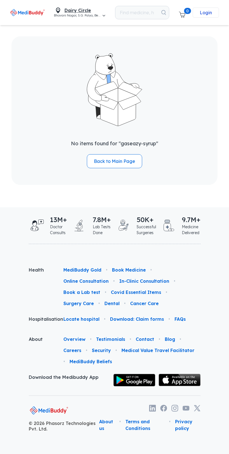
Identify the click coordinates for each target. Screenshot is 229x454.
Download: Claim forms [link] (137, 319)
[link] (27, 12)
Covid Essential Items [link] (136, 292)
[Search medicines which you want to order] (164, 12)
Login (206, 12)
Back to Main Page (114, 161)
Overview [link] (74, 339)
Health (36, 270)
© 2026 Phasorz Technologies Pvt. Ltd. (62, 426)
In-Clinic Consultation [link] (144, 281)
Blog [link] (170, 339)
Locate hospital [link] (81, 319)
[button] (182, 12)
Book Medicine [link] (129, 270)
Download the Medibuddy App (64, 377)
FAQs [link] (180, 319)
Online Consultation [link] (86, 281)
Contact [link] (145, 339)
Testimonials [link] (110, 339)
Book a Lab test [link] (81, 292)
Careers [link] (72, 350)
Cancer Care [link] (144, 303)
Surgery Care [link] (78, 303)
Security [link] (101, 350)
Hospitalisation (41, 319)
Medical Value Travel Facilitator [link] (157, 350)
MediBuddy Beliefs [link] (91, 361)
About (36, 339)
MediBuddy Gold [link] (82, 270)
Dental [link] (112, 303)
